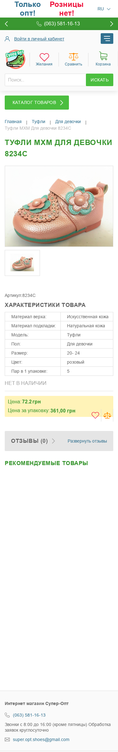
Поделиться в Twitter (24, 283)
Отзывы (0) (29, 441)
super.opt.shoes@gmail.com (41, 739)
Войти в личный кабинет (39, 38)
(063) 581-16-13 (29, 715)
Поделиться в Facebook (11, 283)
